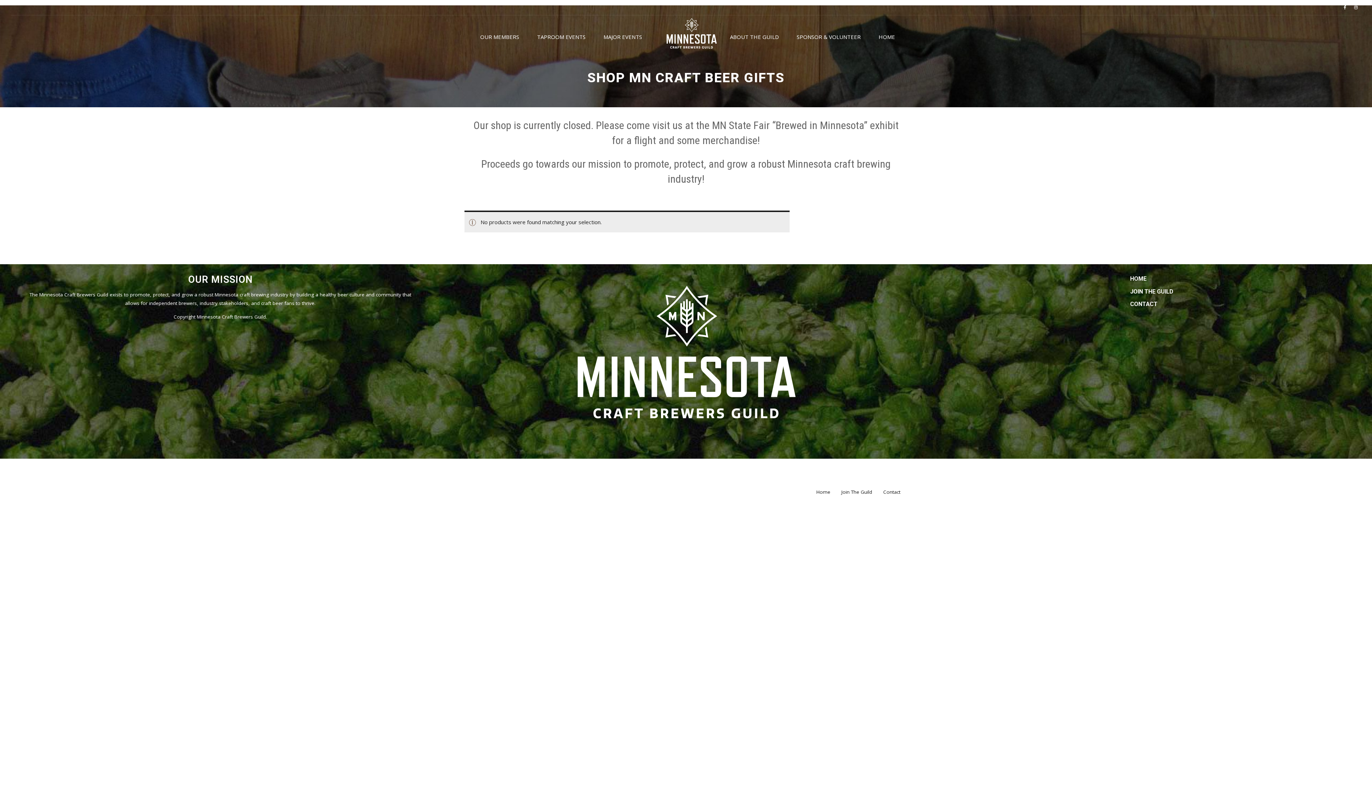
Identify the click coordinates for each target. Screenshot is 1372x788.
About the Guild (754, 36)
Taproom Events (561, 36)
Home (887, 36)
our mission (596, 164)
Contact (1144, 304)
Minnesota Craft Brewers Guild (231, 317)
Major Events (622, 36)
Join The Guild (1151, 291)
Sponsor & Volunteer (829, 36)
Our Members (499, 36)
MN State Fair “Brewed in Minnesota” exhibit (805, 125)
